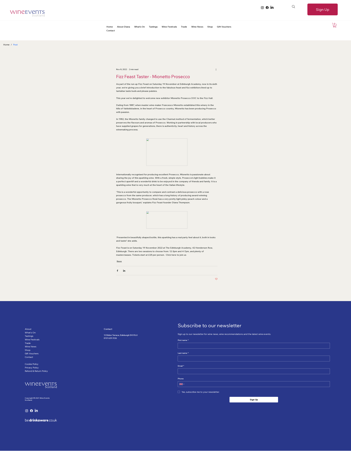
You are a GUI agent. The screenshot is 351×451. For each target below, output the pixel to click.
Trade (28, 343)
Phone (181, 378)
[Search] (293, 6)
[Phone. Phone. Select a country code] (182, 384)
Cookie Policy (31, 364)
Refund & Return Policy (36, 371)
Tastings (29, 336)
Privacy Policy (32, 367)
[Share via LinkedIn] (124, 270)
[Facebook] (267, 7)
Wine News (30, 346)
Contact (29, 357)
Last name (183, 353)
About (28, 329)
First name (183, 340)
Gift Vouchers (32, 353)
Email (181, 366)
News (119, 261)
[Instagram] (262, 7)
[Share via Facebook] (117, 270)
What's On (30, 332)
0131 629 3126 (110, 338)
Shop (27, 350)
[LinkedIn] (272, 7)
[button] (334, 25)
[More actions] (216, 69)
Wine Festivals (32, 339)
